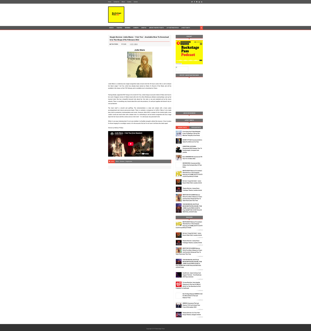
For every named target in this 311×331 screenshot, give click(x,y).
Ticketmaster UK (173, 27)
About (123, 1)
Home (109, 1)
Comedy (135, 27)
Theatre (119, 27)
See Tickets (186, 27)
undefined (200, 230)
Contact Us (116, 1)
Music (111, 27)
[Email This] (131, 44)
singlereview (129, 161)
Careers (136, 1)
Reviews (127, 27)
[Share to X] (134, 44)
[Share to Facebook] (135, 44)
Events (143, 27)
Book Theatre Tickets (157, 27)
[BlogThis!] (132, 44)
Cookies (129, 1)
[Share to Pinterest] (137, 44)
